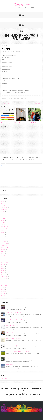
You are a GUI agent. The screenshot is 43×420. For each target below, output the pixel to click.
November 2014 (4, 226)
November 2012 (4, 259)
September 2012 (4, 262)
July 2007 (3, 295)
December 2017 (4, 207)
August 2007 (3, 293)
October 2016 (4, 209)
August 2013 (3, 249)
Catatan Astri (21, 5)
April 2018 (3, 201)
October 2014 (4, 228)
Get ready (7, 48)
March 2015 (3, 222)
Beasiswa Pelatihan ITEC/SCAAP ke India (14, 338)
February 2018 (4, 205)
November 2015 (4, 215)
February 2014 (4, 239)
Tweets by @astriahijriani (6, 378)
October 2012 (4, 261)
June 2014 (3, 232)
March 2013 (3, 255)
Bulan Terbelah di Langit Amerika (20, 122)
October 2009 (4, 285)
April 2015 (3, 220)
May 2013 (3, 253)
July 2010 (3, 282)
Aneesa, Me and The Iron (32, 122)
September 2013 (4, 247)
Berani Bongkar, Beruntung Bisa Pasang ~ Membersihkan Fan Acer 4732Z (20, 319)
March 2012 (3, 274)
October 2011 (4, 280)
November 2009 (4, 284)
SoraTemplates (13, 416)
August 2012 (3, 264)
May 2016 (3, 211)
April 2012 (3, 272)
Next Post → (38, 103)
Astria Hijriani (6, 51)
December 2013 (4, 243)
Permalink (22, 51)
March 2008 (3, 291)
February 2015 (4, 224)
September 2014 (4, 230)
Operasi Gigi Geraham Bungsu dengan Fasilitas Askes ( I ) (17, 351)
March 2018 (3, 203)
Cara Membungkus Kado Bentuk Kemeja (14, 306)
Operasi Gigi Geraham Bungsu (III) (12, 345)
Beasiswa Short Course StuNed (12, 325)
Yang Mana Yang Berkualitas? (12, 332)
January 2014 (4, 241)
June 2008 (3, 289)
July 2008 (3, 287)
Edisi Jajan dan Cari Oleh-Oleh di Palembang (14, 358)
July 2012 (3, 266)
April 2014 (3, 236)
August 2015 (3, 217)
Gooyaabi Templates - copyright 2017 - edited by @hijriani (26, 416)
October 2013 (4, 245)
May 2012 (3, 270)
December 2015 (4, 213)
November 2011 (4, 278)
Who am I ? (3, 122)
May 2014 (3, 234)
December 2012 (4, 257)
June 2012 (3, 268)
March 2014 (3, 238)
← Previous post (5, 103)
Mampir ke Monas (9, 364)
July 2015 (3, 218)
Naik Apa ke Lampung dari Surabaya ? (13, 312)
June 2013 (3, 251)
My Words (16, 51)
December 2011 (4, 276)
